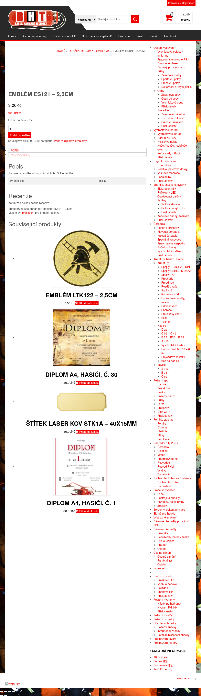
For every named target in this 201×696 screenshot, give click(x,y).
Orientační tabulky (164, 623)
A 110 (165, 341)
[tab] (77, 150)
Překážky (163, 408)
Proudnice (167, 282)
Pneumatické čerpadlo (171, 243)
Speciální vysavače (169, 239)
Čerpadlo (163, 447)
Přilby (160, 71)
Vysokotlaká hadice (173, 345)
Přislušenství (165, 611)
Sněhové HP (165, 592)
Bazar (139, 36)
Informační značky (168, 631)
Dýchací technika (168, 482)
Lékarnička (164, 165)
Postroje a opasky (168, 498)
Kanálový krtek (170, 294)
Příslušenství (169, 106)
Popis (14, 150)
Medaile (162, 431)
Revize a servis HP (64, 36)
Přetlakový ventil (171, 314)
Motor (161, 455)
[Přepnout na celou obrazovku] (9, 691)
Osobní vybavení (164, 48)
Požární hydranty (164, 599)
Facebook (170, 36)
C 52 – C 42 (168, 333)
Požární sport (161, 380)
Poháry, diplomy (81, 51)
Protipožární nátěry (165, 643)
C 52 (164, 376)
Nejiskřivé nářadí (167, 141)
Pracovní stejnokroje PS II (173, 59)
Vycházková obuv (172, 102)
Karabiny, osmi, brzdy (170, 502)
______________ (164, 572)
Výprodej (158, 568)
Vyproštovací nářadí (165, 130)
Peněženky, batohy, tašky (173, 537)
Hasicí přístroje (162, 576)
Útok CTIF (163, 412)
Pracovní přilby (170, 83)
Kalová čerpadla (167, 235)
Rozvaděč (163, 462)
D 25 (164, 329)
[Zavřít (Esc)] (1, 691)
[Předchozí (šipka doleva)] (1, 695)
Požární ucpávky (163, 619)
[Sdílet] (5, 691)
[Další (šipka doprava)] (5, 695)
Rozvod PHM (165, 466)
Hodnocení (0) (20, 155)
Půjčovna (124, 36)
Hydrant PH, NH (167, 607)
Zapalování (164, 474)
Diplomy (162, 427)
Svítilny (161, 200)
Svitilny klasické (171, 204)
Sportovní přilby (171, 79)
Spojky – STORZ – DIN (175, 267)
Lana (160, 494)
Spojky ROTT (169, 275)
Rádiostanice (165, 486)
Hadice (161, 325)
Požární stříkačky (168, 228)
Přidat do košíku (20, 135)
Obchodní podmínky (34, 36)
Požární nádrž (166, 396)
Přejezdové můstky (173, 357)
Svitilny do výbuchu (173, 208)
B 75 (164, 372)
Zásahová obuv (171, 94)
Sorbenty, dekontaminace (169, 509)
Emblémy (103, 51)
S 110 (165, 369)
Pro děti (162, 545)
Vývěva (161, 470)
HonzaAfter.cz (185, 678)
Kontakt (153, 36)
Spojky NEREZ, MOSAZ (176, 271)
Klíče (164, 318)
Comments (163, 665)
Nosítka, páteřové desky (172, 169)
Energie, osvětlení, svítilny (169, 185)
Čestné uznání (162, 552)
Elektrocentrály (166, 188)
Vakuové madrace (168, 173)
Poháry (161, 423)
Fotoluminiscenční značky (173, 635)
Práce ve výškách (164, 490)
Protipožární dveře (164, 639)
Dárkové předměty (164, 529)
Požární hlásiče (163, 615)
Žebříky (162, 506)
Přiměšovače (169, 306)
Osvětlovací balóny (169, 196)
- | (176, 678)
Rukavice (163, 110)
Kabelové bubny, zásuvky (173, 216)
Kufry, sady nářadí (168, 153)
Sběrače (166, 310)
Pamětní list (164, 560)
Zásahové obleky (168, 63)
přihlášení (28, 213)
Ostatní (161, 549)
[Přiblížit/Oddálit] (13, 691)
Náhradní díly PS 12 (165, 443)
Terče (160, 404)
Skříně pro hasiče (164, 513)
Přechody (167, 278)
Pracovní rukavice (172, 122)
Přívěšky (162, 533)
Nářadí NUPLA (166, 138)
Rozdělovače (169, 286)
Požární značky (166, 627)
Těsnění (166, 322)
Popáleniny (164, 177)
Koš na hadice (170, 361)
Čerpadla (159, 224)
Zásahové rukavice (173, 114)
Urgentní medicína (164, 161)
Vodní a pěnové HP (169, 584)
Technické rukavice (173, 118)
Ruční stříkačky (166, 247)
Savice (161, 365)
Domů (61, 51)
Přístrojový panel (167, 459)
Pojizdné (162, 588)
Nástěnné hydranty (169, 603)
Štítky (160, 435)
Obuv (160, 91)
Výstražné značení (164, 517)
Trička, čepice (166, 541)
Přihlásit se (160, 657)
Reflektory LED (166, 192)
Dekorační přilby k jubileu (177, 87)
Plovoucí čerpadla (168, 232)
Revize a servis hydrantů (97, 36)
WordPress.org (162, 669)
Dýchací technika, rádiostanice (172, 478)
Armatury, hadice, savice (168, 259)
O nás (12, 36)
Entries (160, 661)
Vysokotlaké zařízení (170, 251)
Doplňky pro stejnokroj (171, 67)
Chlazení (162, 451)
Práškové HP (165, 580)
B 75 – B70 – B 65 (172, 337)
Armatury (163, 263)
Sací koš (166, 290)
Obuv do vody (170, 98)
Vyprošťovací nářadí (169, 134)
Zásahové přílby (171, 75)
